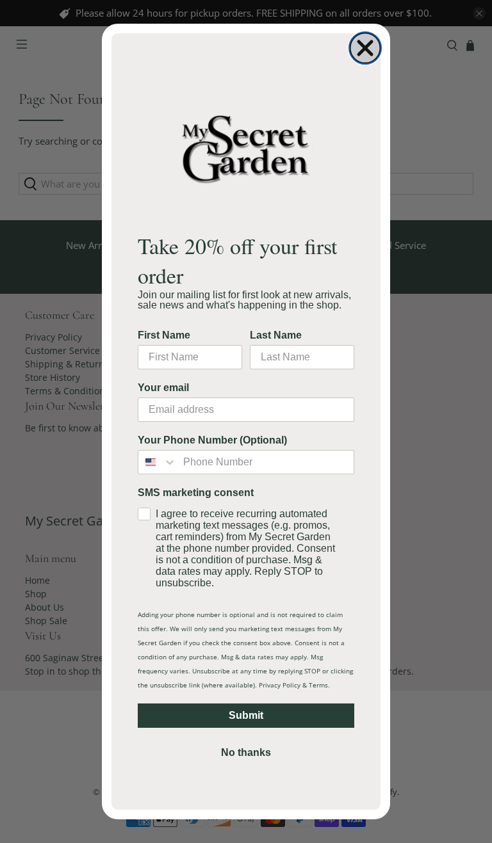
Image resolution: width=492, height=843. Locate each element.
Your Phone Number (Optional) (212, 440)
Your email (163, 387)
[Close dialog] (365, 48)
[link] (246, 148)
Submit (246, 715)
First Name (164, 335)
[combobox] (157, 462)
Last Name (276, 335)
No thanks (246, 752)
